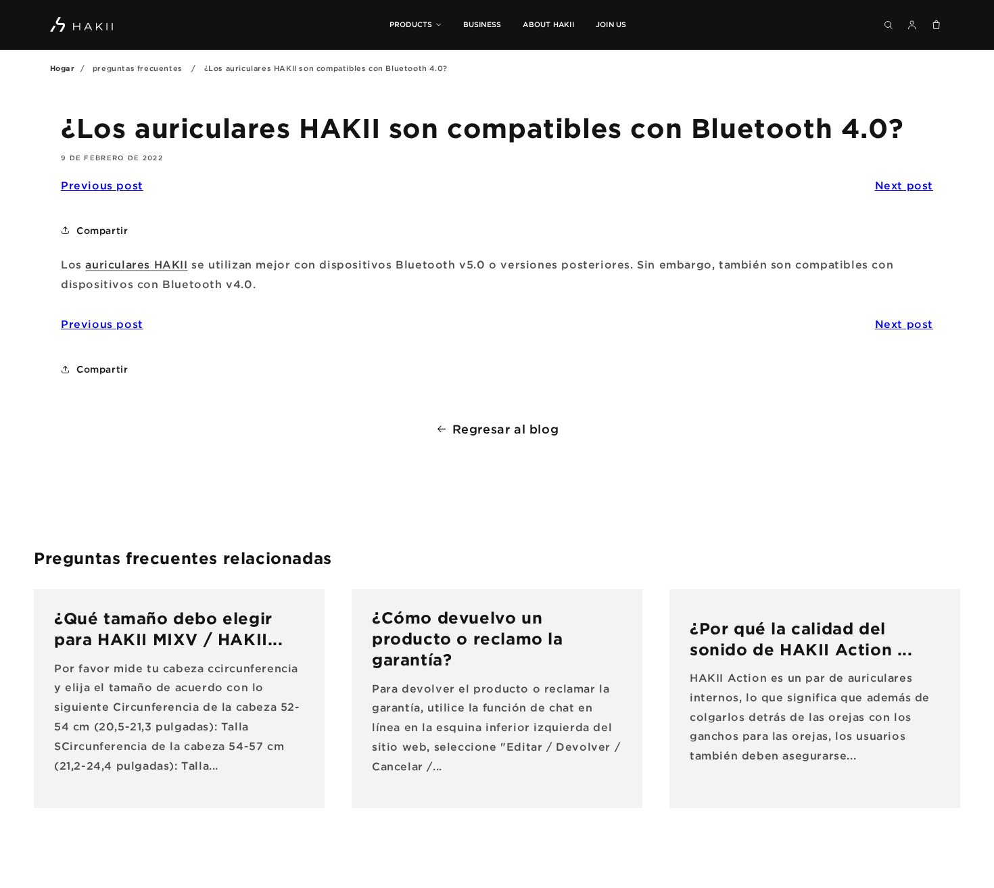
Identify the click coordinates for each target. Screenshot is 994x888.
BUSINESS (482, 24)
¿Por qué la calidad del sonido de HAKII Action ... (801, 639)
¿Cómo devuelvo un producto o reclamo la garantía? (467, 638)
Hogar (62, 68)
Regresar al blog (505, 429)
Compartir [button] (102, 230)
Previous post (102, 185)
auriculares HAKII (136, 264)
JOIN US (611, 24)
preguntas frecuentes (138, 68)
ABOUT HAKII (548, 24)
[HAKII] (82, 24)
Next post (904, 185)
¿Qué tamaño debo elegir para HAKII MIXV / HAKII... (168, 629)
